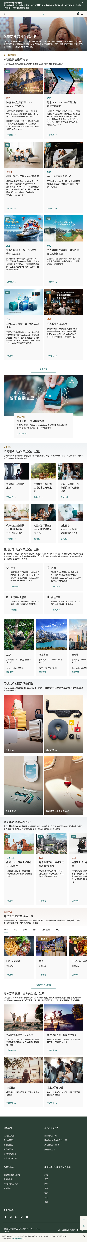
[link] (43, 395)
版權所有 (7, 1229)
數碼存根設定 (49, 1150)
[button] (11, 134)
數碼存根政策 (17, 1239)
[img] (82, 2)
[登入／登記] (82, 14)
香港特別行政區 (68, 1230)
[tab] (6, 929)
